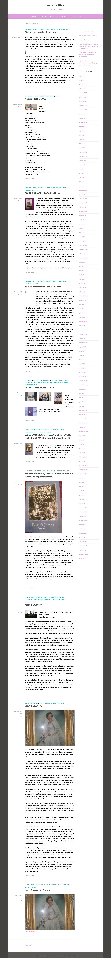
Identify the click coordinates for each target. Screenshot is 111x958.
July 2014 (81, 482)
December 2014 (83, 465)
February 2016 (83, 410)
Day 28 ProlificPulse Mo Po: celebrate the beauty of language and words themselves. (88, 63)
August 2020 (82, 215)
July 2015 (81, 440)
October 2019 (82, 253)
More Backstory (33, 605)
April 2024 (81, 84)
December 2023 (83, 101)
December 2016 (83, 376)
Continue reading (31, 931)
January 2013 (82, 537)
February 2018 (83, 321)
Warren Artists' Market (61, 382)
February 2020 (83, 241)
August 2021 (82, 165)
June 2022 (81, 135)
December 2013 (83, 507)
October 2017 (82, 338)
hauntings (28, 29)
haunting (65, 268)
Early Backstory (33, 706)
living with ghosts (39, 29)
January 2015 (82, 461)
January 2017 (82, 372)
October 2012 (82, 550)
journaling (39, 885)
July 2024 (81, 76)
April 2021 (81, 181)
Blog (70, 16)
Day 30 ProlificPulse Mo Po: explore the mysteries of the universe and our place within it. (88, 46)
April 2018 (81, 313)
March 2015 (82, 452)
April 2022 (81, 143)
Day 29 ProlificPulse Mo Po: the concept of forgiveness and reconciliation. (87, 54)
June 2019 (81, 270)
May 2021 (81, 177)
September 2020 (83, 211)
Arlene (20, 40)
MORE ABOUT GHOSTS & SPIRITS (42, 193)
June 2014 (81, 486)
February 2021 (83, 190)
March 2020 (82, 237)
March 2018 (82, 317)
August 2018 (82, 300)
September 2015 (83, 431)
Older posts (28, 945)
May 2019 (81, 275)
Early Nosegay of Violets (37, 890)
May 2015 (81, 444)
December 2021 (83, 152)
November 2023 (83, 105)
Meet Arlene (35, 16)
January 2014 (82, 503)
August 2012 (82, 558)
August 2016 (82, 389)
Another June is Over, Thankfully (88, 35)
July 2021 (81, 169)
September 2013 (83, 520)
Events (63, 16)
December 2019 (83, 245)
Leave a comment (29, 87)
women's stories (30, 602)
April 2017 (81, 359)
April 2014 (81, 495)
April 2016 (81, 402)
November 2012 (83, 546)
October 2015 (82, 427)
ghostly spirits (33, 268)
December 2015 (83, 419)
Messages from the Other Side (40, 32)
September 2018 (83, 296)
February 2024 (83, 93)
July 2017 (81, 351)
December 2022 (83, 109)
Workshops (54, 16)
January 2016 (82, 414)
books (48, 380)
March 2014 (82, 499)
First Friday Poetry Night (59, 380)
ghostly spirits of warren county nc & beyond (50, 268)
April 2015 (81, 448)
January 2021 (82, 194)
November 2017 (83, 334)
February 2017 (83, 368)
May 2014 (81, 491)
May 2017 (81, 355)
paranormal (50, 29)
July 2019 (81, 266)
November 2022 (83, 114)
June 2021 (81, 173)
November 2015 (83, 423)
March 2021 (82, 186)
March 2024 (82, 88)
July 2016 (81, 393)
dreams (32, 885)
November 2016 (83, 380)
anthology (28, 380)
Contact (79, 16)
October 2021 (82, 160)
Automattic (74, 955)
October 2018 (82, 292)
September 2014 (83, 474)
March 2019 (82, 279)
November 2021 (83, 156)
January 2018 (82, 325)
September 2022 (83, 122)
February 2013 (83, 533)
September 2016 (83, 385)
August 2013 (82, 524)
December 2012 (83, 541)
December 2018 (83, 287)
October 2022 (82, 118)
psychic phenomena (61, 29)
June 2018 (81, 308)
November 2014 (83, 469)
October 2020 (82, 207)
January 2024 (82, 97)
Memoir (53, 429)
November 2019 (83, 249)
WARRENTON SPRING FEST (39, 387)
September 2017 (83, 342)
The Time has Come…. (85, 40)
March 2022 (82, 148)
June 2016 (81, 397)
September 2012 (83, 554)
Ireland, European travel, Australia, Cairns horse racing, (44, 597)
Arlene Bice (55, 5)
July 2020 (81, 220)
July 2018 (81, 304)
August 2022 (82, 126)
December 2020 (83, 198)
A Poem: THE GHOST (35, 99)
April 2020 (81, 232)
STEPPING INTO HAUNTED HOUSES (44, 286)
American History (30, 188)
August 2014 (82, 478)
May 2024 (81, 80)
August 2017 (82, 347)
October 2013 (82, 516)
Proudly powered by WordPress (44, 955)
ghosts (31, 371)
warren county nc (38, 371)
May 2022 (81, 139)
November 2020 (83, 203)
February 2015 (83, 457)
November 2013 (83, 512)
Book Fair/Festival (39, 380)
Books (44, 16)
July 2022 (81, 131)
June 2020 (81, 224)
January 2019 (82, 283)
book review (29, 471)
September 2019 (83, 258)
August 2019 (82, 262)
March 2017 (82, 363)
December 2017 (83, 330)
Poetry (57, 96)
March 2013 (82, 529)
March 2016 (82, 406)
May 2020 (81, 228)
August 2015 (82, 436)
